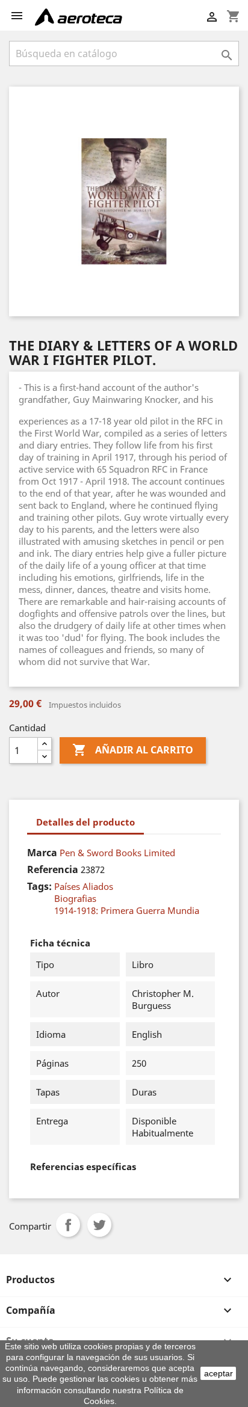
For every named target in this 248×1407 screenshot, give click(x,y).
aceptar (218, 1373)
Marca (42, 853)
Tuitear (99, 1225)
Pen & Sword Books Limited (117, 853)
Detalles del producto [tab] (85, 822)
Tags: (39, 886)
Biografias (75, 898)
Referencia (52, 869)
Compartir (68, 1225)
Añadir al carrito (132, 750)
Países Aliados (83, 886)
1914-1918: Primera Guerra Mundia (126, 910)
